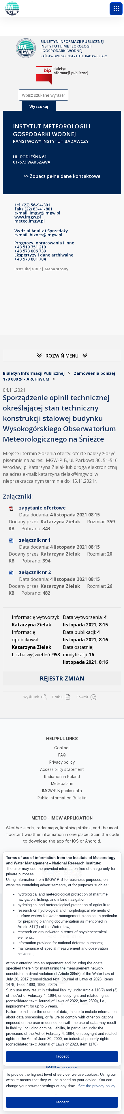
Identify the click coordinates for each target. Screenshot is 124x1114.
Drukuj (57, 697)
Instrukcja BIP (27, 268)
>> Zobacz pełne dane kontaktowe (62, 176)
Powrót (82, 697)
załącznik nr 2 (35, 572)
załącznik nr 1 (35, 540)
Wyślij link (31, 697)
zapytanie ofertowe (42, 508)
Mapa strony (56, 268)
